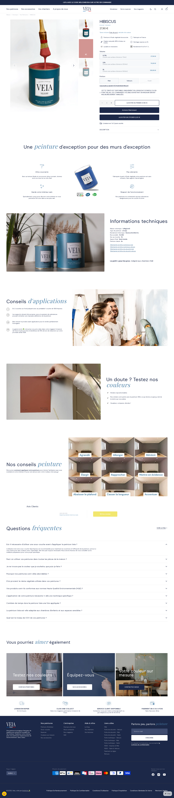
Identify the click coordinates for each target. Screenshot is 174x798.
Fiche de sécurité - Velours (113, 729)
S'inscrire (149, 738)
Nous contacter (69, 729)
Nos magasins (68, 732)
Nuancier (44, 732)
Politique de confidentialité (79, 791)
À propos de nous (70, 727)
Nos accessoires (46, 738)
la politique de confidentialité (145, 744)
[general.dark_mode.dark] (151, 9)
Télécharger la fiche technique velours (122, 247)
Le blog (87, 727)
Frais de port (113, 32)
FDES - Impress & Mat (111, 746)
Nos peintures (24, 14)
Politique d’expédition (119, 791)
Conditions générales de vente (141, 791)
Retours (106, 754)
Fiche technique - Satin (112, 743)
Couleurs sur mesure (47, 735)
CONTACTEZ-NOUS (132, 687)
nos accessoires (79, 687)
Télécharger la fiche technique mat (121, 245)
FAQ (105, 727)
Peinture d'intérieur (47, 727)
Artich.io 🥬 (26, 791)
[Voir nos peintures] (34, 674)
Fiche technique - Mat (111, 740)
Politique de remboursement (57, 791)
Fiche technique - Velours (112, 738)
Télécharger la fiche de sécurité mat (122, 249)
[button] (155, 9)
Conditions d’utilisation (101, 791)
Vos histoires (89, 732)
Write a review (105, 514)
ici (57, 472)
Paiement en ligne (110, 751)
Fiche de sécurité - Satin (112, 735)
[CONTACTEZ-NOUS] (142, 674)
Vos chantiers (89, 729)
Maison (8, 14)
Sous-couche (45, 729)
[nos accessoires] (89, 674)
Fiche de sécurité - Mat (112, 732)
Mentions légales (161, 791)
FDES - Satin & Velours (112, 748)
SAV (65, 735)
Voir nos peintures (26, 687)
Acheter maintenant (129, 110)
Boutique (15, 14)
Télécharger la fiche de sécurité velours (123, 251)
